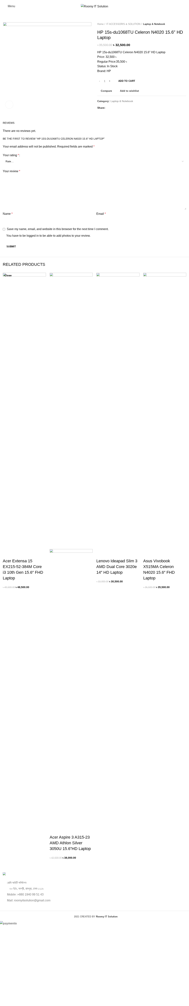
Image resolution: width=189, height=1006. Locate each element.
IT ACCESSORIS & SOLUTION (123, 24)
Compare (106, 91)
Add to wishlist (129, 91)
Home (100, 24)
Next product (184, 24)
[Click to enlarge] (9, 104)
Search (181, 14)
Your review (11, 171)
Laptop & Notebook (154, 24)
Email (101, 213)
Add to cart (126, 81)
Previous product (177, 24)
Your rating (11, 155)
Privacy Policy (120, 986)
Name (8, 213)
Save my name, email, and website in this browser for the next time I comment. (58, 229)
